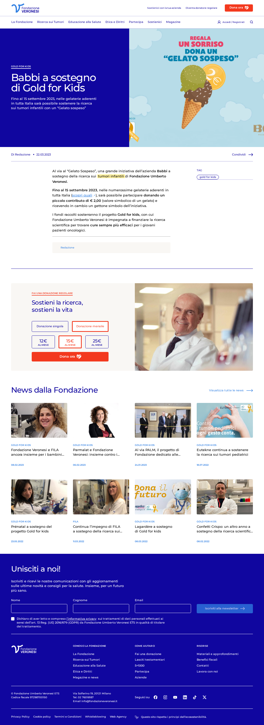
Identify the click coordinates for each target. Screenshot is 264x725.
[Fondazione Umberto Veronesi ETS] (25, 8)
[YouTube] (175, 697)
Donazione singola (50, 326)
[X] (205, 697)
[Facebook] (155, 697)
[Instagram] (165, 697)
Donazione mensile (90, 326)
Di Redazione (20, 154)
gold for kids (21, 66)
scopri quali (82, 195)
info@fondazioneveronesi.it (99, 701)
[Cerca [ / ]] (251, 22)
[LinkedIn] (185, 697)
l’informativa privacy (81, 618)
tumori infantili (111, 176)
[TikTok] (195, 697)
